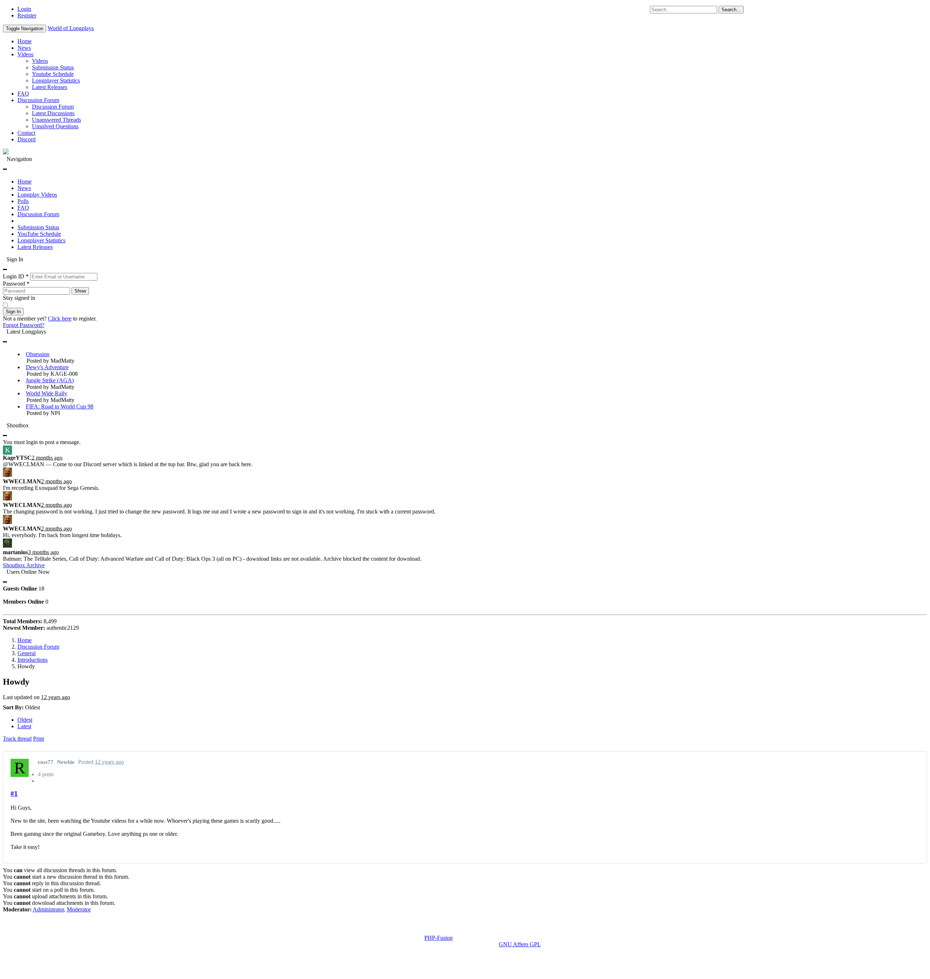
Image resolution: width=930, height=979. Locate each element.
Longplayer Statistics (56, 80)
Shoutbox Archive (24, 565)
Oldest (24, 720)
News (24, 48)
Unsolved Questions (55, 126)
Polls (23, 201)
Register (26, 15)
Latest (24, 726)
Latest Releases (49, 87)
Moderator (79, 909)
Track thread (17, 739)
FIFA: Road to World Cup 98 (59, 406)
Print (38, 739)
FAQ (23, 93)
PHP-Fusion (438, 938)
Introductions (32, 660)
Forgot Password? (23, 325)
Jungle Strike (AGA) (50, 380)
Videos (25, 54)
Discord (26, 139)
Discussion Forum (38, 100)
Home (24, 41)
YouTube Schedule (39, 234)
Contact (26, 133)
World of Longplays (71, 28)
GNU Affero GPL (520, 944)
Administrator (48, 909)
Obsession (37, 354)
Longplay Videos (37, 195)
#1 (14, 793)
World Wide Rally (46, 393)
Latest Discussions (53, 113)
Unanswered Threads (56, 120)
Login (24, 9)
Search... (731, 9)
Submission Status (53, 67)
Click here (60, 318)
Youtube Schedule (53, 74)
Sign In (13, 311)
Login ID (16, 276)
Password (16, 284)
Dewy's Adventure (47, 367)
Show (80, 291)
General (26, 653)
